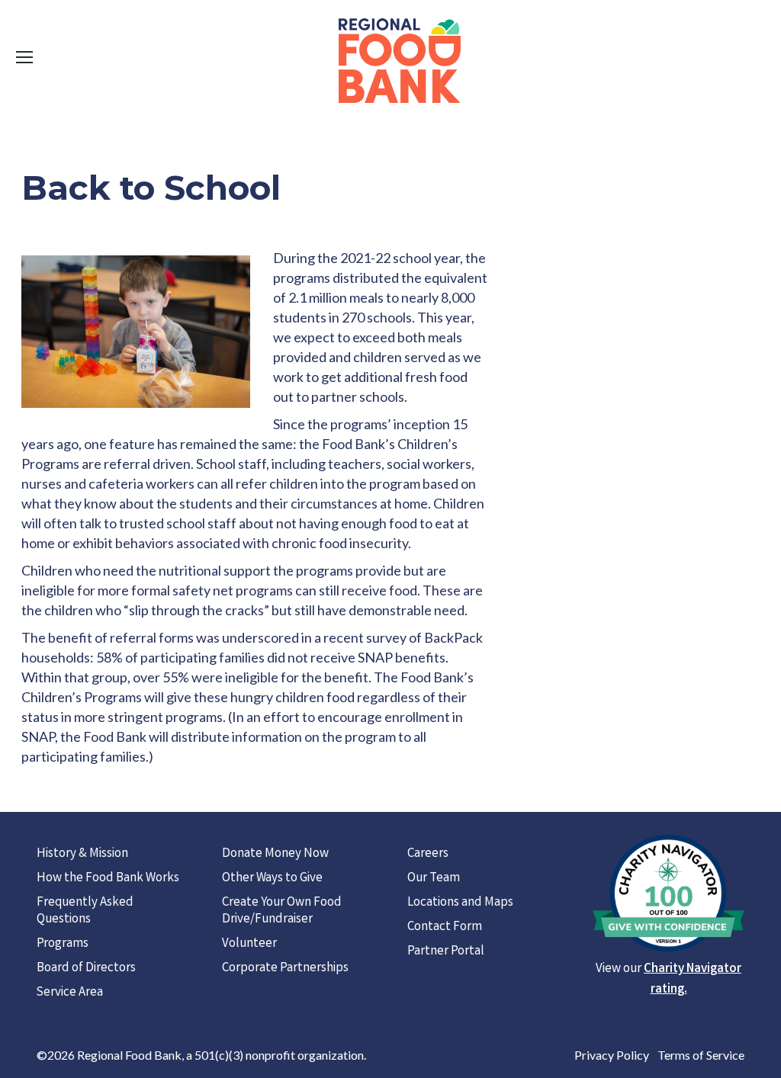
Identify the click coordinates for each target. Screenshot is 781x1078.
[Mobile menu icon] (24, 57)
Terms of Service (700, 1055)
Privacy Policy (611, 1055)
